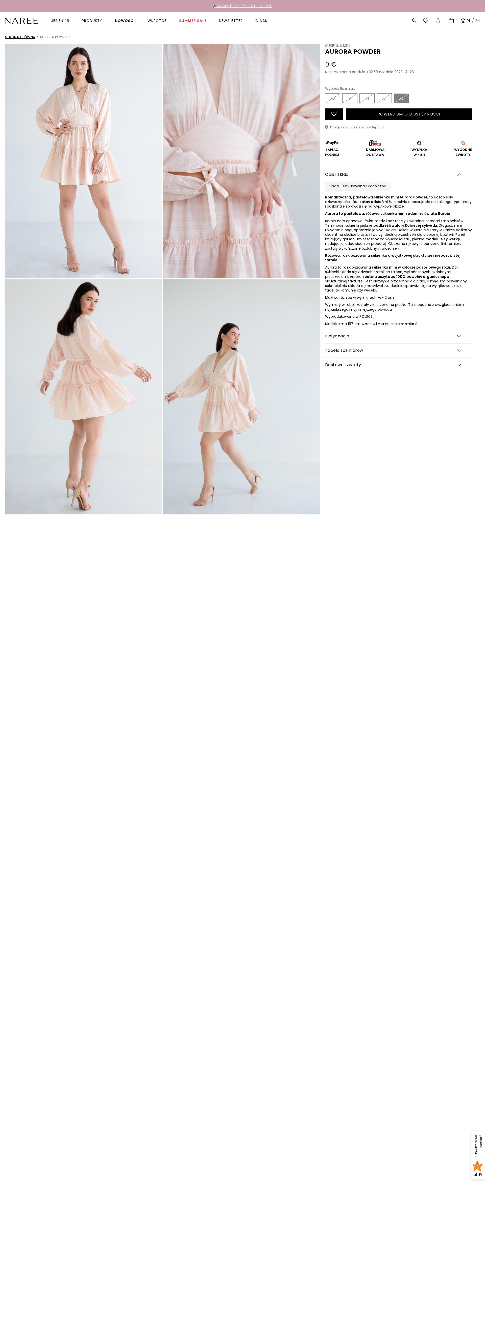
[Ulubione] (426, 20)
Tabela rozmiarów (344, 350)
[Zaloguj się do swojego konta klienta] (439, 20)
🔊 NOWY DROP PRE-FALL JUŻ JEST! (243, 5)
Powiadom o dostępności (409, 114)
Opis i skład (337, 174)
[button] (414, 21)
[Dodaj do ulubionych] (334, 114)
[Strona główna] (21, 20)
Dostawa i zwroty (343, 365)
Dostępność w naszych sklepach (357, 127)
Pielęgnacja (337, 336)
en (477, 20)
